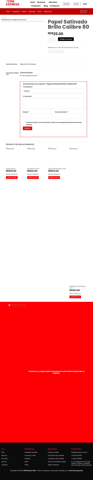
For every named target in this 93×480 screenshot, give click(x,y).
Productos (36, 6)
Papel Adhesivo (11, 168)
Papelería (16, 11)
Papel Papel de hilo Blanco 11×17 (77, 287)
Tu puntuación (28, 87)
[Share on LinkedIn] (62, 51)
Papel (24, 11)
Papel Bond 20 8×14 (33, 168)
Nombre (26, 112)
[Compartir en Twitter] (52, 51)
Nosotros (41, 2)
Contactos (54, 6)
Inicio (32, 2)
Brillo (40, 11)
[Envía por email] (56, 51)
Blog (46, 6)
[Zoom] (4, 18)
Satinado (32, 11)
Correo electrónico (61, 112)
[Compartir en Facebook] (49, 51)
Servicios (53, 2)
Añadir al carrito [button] (11, 177)
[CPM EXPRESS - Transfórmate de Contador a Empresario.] (15, 4)
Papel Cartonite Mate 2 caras (57, 168)
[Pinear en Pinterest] (59, 51)
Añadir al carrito (66, 39)
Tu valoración (27, 96)
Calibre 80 (48, 11)
